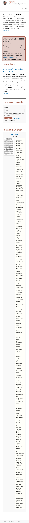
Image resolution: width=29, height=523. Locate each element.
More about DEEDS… (8, 30)
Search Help (17, 118)
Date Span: (7, 115)
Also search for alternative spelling (15, 113)
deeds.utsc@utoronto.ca (10, 57)
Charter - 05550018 (14, 135)
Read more (5, 93)
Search (8, 118)
